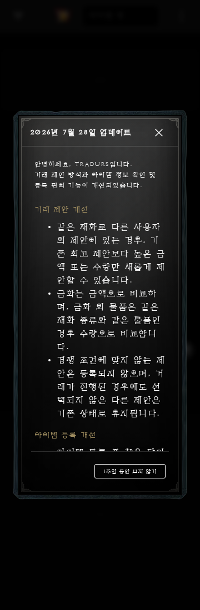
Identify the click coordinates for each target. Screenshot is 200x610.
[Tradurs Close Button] (158, 133)
